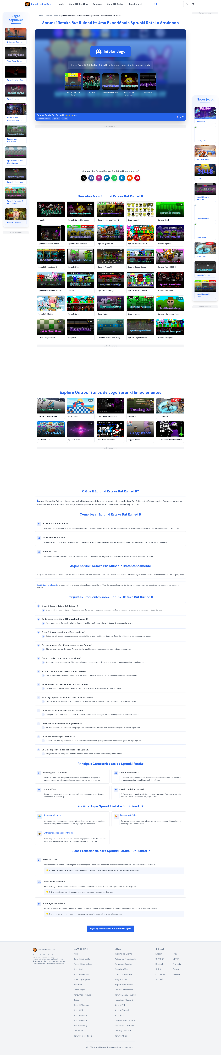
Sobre (76, 1000)
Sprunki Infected (115, 4)
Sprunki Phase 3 (81, 1020)
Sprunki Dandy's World (125, 994)
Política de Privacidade (125, 959)
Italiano (176, 974)
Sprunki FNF (120, 1005)
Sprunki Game (52, 15)
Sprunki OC (120, 1015)
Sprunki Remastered (124, 989)
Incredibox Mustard (124, 1000)
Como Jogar (79, 989)
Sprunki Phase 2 (81, 1015)
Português (160, 974)
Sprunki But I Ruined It (125, 1025)
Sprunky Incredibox (83, 1035)
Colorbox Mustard (123, 974)
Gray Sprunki (121, 979)
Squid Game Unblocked (47, 585)
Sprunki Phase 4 (81, 1005)
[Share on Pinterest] (137, 178)
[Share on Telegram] (122, 178)
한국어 (159, 969)
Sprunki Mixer (121, 1035)
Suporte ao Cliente (123, 953)
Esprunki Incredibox (83, 964)
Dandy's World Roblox (125, 1020)
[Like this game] (177, 117)
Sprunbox (78, 1030)
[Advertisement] (16, 272)
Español (176, 969)
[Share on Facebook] (91, 178)
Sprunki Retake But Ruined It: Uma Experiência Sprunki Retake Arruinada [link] (90, 15)
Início (61, 4)
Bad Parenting (80, 1025)
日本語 (176, 959)
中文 (175, 953)
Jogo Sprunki (135, 4)
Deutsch (159, 964)
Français (177, 964)
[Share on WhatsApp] (114, 178)
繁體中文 (160, 959)
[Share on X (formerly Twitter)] (84, 178)
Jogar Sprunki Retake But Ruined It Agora (110, 928)
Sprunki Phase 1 (122, 1010)
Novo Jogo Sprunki (82, 979)
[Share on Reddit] (130, 178)
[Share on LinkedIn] (107, 178)
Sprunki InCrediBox (78, 4)
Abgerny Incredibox (124, 984)
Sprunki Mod (79, 1010)
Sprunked (97, 4)
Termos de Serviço (123, 964)
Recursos (78, 984)
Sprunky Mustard (123, 1030)
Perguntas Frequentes (84, 994)
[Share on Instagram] (99, 178)
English (159, 953)
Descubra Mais (121, 969)
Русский (159, 979)
